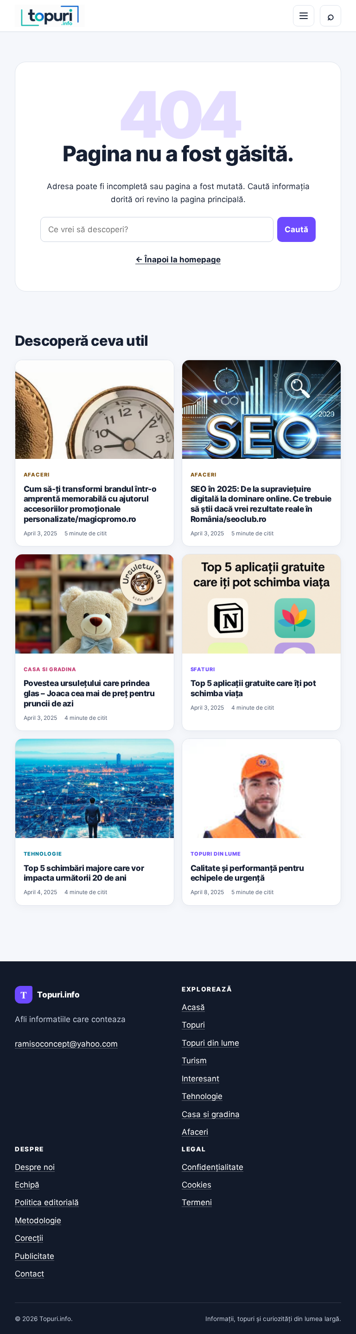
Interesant (200, 1078)
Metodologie (38, 1220)
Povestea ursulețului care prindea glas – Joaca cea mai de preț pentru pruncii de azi (89, 693)
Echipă (27, 1184)
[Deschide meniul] (303, 15)
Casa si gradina (50, 669)
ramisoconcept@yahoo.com (66, 1043)
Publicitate (34, 1256)
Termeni (197, 1202)
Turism (194, 1060)
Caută (296, 229)
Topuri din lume (216, 854)
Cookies (196, 1184)
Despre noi (35, 1167)
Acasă (193, 1007)
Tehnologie (43, 854)
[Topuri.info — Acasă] (50, 16)
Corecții (29, 1238)
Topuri (193, 1024)
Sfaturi (203, 669)
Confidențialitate (212, 1167)
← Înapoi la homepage (178, 259)
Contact (29, 1273)
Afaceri (37, 474)
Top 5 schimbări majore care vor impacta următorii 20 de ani (84, 873)
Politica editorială (47, 1202)
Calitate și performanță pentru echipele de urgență (247, 873)
